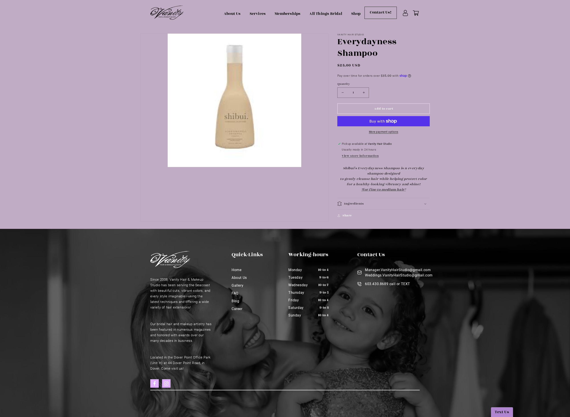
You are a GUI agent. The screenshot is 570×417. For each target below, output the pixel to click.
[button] (383, 203)
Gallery (237, 285)
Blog (235, 301)
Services (258, 14)
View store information (360, 156)
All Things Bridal (325, 14)
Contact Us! (380, 12)
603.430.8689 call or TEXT (387, 284)
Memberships (287, 14)
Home (236, 270)
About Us (232, 14)
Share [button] (347, 215)
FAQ (235, 293)
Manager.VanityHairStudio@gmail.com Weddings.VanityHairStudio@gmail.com (399, 272)
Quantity (343, 84)
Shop (356, 14)
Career (237, 309)
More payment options (383, 131)
